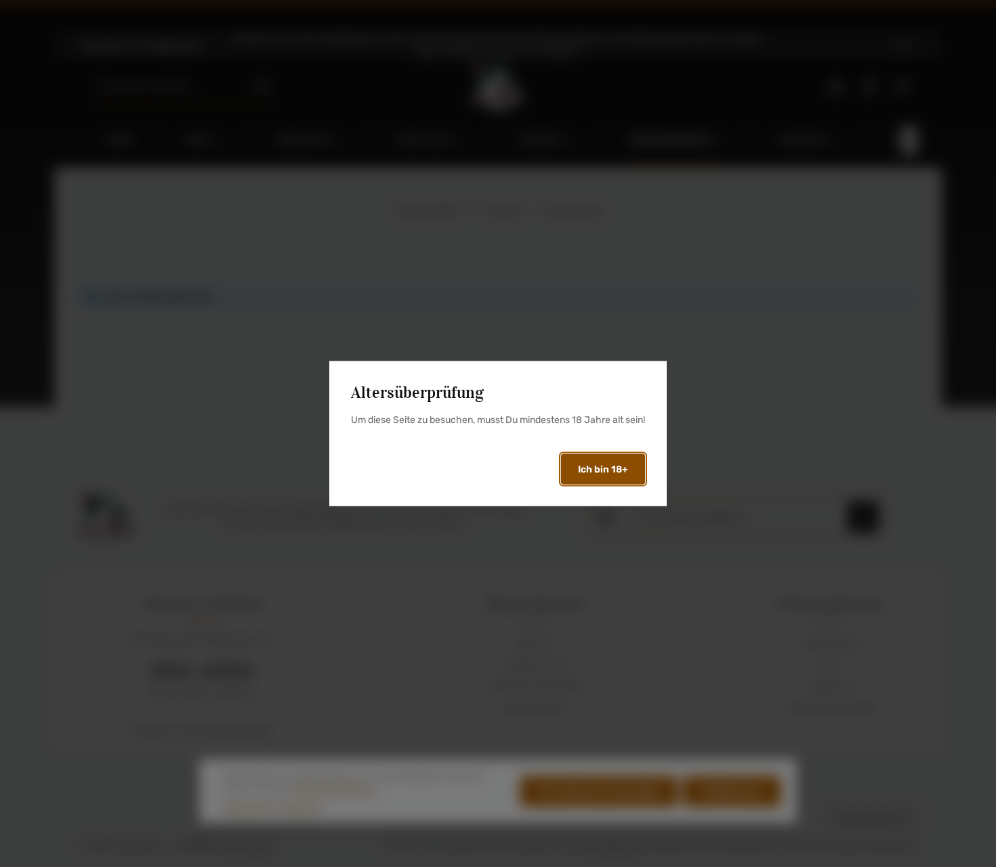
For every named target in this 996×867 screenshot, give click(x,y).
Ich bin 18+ (603, 469)
